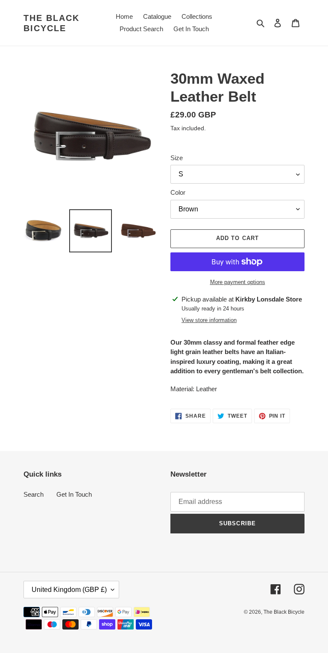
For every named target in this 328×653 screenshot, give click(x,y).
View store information (209, 320)
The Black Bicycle (51, 23)
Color (177, 192)
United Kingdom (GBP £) (69, 589)
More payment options (237, 282)
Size (176, 157)
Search (33, 494)
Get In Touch (74, 494)
